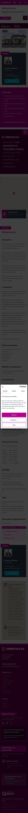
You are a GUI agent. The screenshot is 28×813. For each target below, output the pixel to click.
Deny (14, 425)
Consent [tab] (5, 391)
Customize (13, 420)
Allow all (14, 414)
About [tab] (23, 391)
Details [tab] (14, 391)
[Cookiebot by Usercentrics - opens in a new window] (19, 387)
